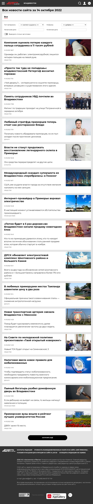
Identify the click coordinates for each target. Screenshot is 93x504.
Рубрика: (50, 25)
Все (6, 17)
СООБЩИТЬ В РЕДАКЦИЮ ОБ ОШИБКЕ (72, 453)
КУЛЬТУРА (7, 165)
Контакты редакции (24, 450)
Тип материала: (10, 25)
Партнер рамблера (38, 495)
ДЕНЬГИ (6, 139)
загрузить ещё (47, 437)
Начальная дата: (10, 30)
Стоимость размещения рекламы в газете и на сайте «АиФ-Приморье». (61, 450)
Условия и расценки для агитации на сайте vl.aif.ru (37, 453)
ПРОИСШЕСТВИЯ (9, 216)
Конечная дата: (52, 30)
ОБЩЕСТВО (8, 60)
